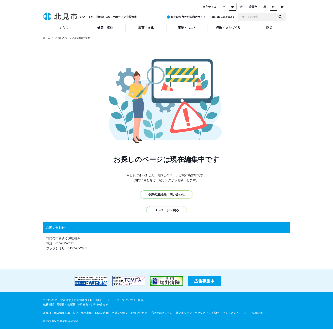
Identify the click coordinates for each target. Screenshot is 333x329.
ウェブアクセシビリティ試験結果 (242, 312)
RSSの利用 (102, 312)
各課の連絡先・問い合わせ (166, 194)
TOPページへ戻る (166, 210)
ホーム (46, 38)
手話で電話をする (161, 312)
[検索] (280, 17)
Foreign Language (222, 16)
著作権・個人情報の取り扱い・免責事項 (67, 312)
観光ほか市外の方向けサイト (188, 16)
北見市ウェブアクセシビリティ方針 (197, 312)
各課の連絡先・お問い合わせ (129, 312)
